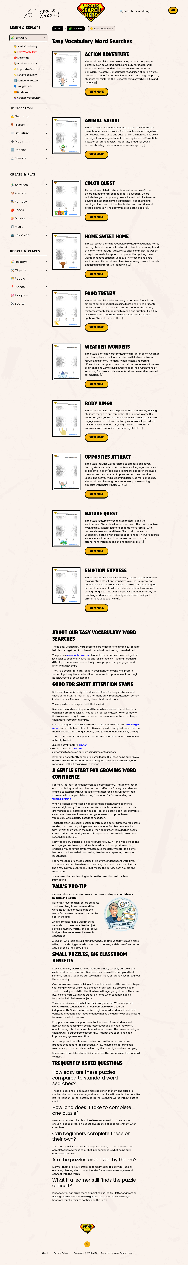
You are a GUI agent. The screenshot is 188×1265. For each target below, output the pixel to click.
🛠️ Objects (18, 270)
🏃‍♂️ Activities (19, 185)
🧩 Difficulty (18, 38)
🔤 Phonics (18, 150)
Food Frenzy (100, 293)
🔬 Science (18, 158)
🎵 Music (16, 227)
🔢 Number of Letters (26, 80)
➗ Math (16, 141)
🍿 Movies (17, 218)
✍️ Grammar (20, 116)
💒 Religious (19, 295)
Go (173, 10)
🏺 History (17, 125)
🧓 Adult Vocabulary (25, 46)
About (45, 1253)
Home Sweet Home (107, 236)
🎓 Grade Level (21, 108)
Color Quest (100, 183)
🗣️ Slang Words (23, 86)
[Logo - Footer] (87, 1229)
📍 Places (17, 287)
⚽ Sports (17, 304)
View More (96, 91)
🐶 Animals (18, 193)
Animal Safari (102, 120)
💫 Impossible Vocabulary (29, 69)
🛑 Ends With (21, 57)
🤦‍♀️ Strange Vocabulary (27, 97)
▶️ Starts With (22, 92)
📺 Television (19, 235)
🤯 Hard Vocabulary (25, 63)
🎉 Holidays (18, 262)
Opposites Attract (108, 456)
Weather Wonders (107, 346)
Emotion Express (106, 570)
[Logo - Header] (91, 12)
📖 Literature (19, 133)
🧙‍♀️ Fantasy (18, 202)
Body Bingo (99, 403)
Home (57, 28)
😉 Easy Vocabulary (25, 52)
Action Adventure (107, 54)
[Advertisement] (105, 106)
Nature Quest (101, 513)
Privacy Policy (61, 1253)
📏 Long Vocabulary (25, 75)
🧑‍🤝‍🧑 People (17, 278)
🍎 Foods (17, 210)
